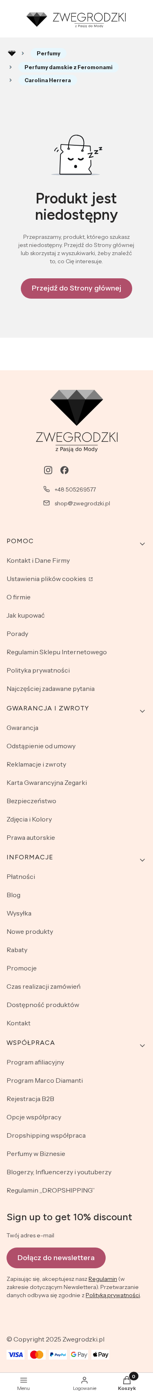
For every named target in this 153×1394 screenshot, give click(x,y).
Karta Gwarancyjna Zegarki (47, 782)
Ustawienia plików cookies (47, 579)
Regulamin (103, 1279)
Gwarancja (22, 727)
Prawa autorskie (31, 837)
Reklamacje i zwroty (36, 764)
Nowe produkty (30, 931)
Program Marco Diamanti (45, 1080)
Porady (17, 633)
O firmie (19, 597)
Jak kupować (26, 615)
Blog (13, 895)
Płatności (21, 876)
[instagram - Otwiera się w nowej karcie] (48, 470)
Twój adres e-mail (30, 1235)
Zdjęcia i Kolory (29, 819)
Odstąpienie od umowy (41, 746)
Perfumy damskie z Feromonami (68, 67)
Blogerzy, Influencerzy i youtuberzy (59, 1172)
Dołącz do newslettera (56, 1257)
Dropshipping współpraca (46, 1135)
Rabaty (17, 950)
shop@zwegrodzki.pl (82, 503)
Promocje (22, 968)
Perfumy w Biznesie (36, 1153)
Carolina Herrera (47, 80)
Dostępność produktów (43, 1005)
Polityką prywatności (113, 1295)
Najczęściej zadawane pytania (51, 688)
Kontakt (19, 1023)
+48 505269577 (75, 489)
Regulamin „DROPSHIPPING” (51, 1190)
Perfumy (48, 53)
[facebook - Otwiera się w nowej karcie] (64, 470)
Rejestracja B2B (30, 1099)
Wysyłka (19, 913)
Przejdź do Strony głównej (76, 288)
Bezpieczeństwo (31, 801)
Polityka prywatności (38, 670)
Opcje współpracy (34, 1117)
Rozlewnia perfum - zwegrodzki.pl (12, 53)
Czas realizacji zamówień (44, 986)
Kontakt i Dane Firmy (38, 560)
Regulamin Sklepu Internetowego (57, 652)
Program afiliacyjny (35, 1062)
